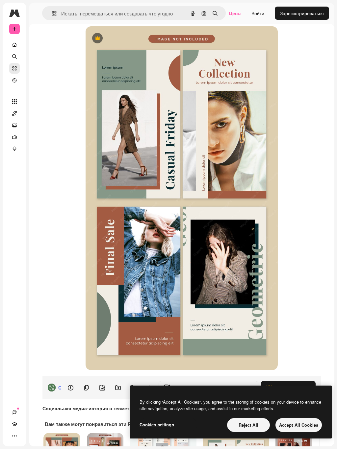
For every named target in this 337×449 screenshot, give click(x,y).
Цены (235, 13)
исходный (129, 38)
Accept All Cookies (298, 425)
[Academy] (14, 424)
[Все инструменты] (14, 101)
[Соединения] (14, 412)
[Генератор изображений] (14, 125)
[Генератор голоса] (14, 149)
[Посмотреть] (14, 80)
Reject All (248, 425)
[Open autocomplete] (51, 13)
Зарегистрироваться (302, 13)
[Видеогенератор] (14, 137)
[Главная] (14, 44)
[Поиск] (14, 56)
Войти (257, 13)
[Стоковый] (14, 68)
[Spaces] (14, 113)
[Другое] (14, 436)
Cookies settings (157, 424)
